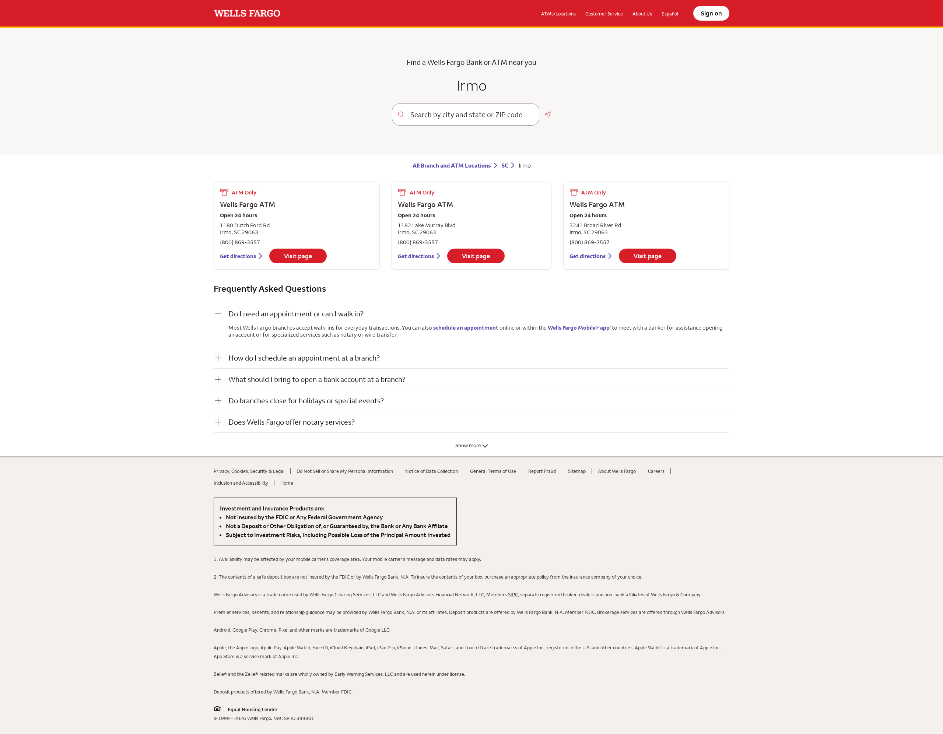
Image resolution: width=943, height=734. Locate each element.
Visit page (298, 256)
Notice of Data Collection (431, 471)
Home (286, 483)
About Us (642, 14)
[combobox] (471, 114)
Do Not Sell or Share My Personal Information (345, 471)
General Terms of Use (493, 471)
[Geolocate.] (548, 114)
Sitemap (577, 471)
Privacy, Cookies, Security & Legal (249, 471)
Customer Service (604, 14)
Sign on (711, 13)
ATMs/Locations (558, 14)
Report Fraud (542, 471)
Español (670, 14)
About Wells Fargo (617, 471)
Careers (656, 471)
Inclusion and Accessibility (241, 483)
